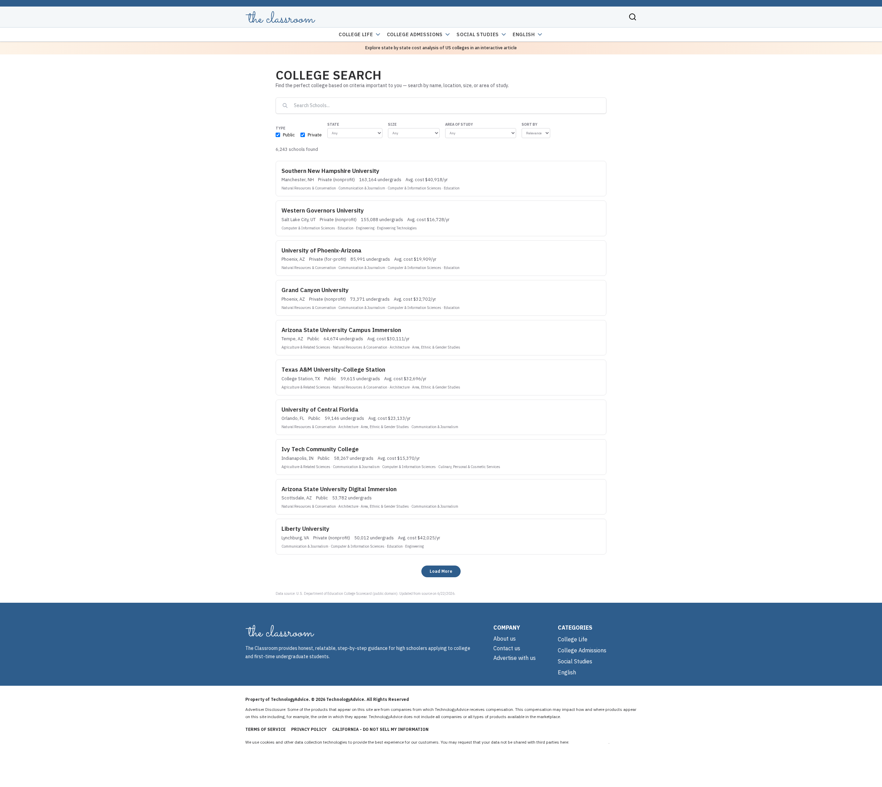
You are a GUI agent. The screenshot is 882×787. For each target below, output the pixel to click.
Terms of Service (265, 729)
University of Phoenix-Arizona (321, 250)
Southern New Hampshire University (330, 171)
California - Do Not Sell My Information (380, 729)
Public (289, 134)
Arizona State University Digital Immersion (339, 489)
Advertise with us (514, 658)
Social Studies (478, 34)
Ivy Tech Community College (320, 449)
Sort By (529, 124)
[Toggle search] (632, 17)
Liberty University (305, 528)
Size (392, 124)
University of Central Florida (319, 409)
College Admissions (415, 34)
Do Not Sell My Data (589, 742)
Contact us (506, 648)
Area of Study (459, 124)
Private (315, 134)
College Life (356, 34)
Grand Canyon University (315, 290)
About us (504, 638)
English (524, 34)
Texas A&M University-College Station (333, 369)
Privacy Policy (309, 729)
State (333, 124)
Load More (441, 571)
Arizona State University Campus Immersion (341, 330)
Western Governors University (322, 210)
